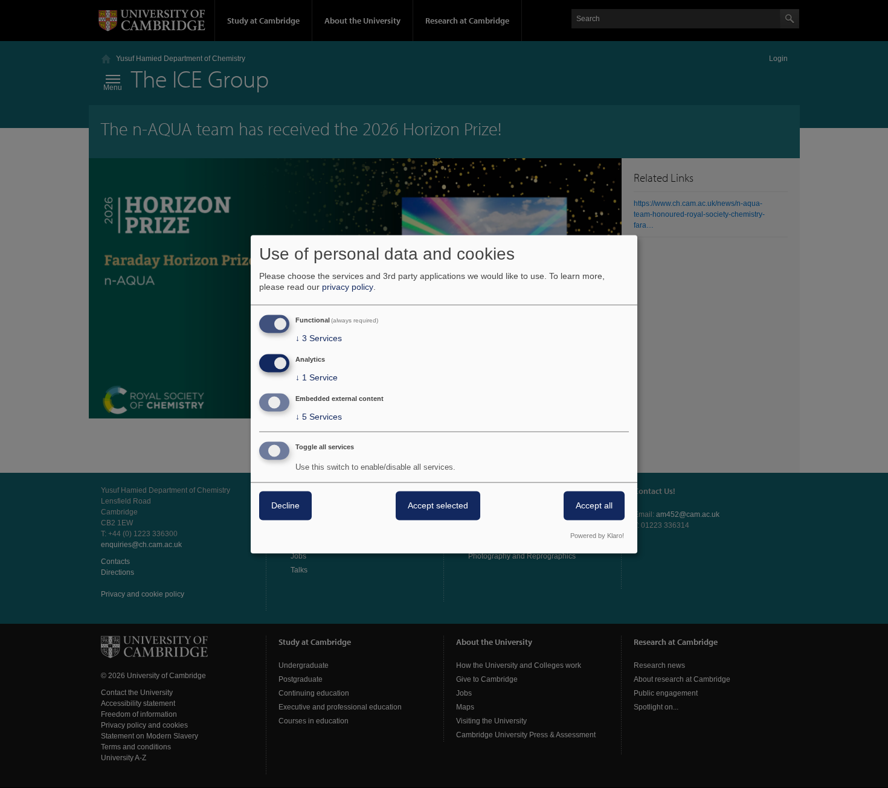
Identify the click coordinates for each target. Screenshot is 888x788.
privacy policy (347, 287)
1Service (316, 378)
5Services (318, 416)
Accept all (594, 505)
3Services (318, 339)
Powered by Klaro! (597, 535)
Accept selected (438, 505)
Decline (285, 505)
